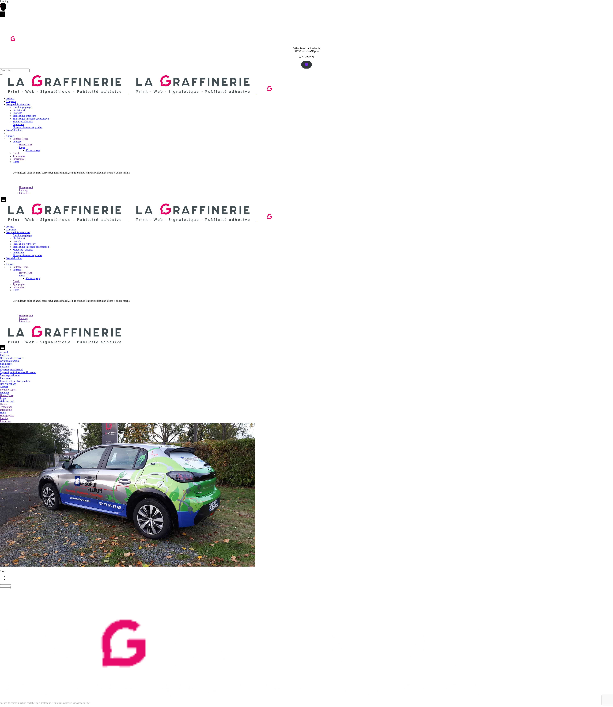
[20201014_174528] (127, 565)
